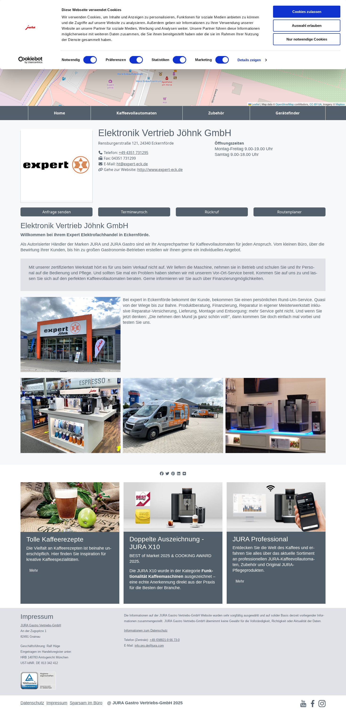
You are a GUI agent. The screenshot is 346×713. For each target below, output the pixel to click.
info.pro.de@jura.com (149, 645)
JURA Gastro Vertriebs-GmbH (40, 625)
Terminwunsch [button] (134, 212)
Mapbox (340, 104)
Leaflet (255, 104)
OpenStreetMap (285, 104)
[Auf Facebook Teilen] (161, 473)
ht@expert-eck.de (132, 163)
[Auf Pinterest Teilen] (173, 473)
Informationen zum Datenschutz (146, 630)
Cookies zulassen (306, 12)
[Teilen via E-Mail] (184, 473)
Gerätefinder (288, 113)
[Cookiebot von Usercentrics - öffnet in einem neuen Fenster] (30, 60)
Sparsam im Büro (86, 703)
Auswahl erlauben (307, 26)
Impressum (56, 703)
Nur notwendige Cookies (306, 39)
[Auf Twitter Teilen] (167, 473)
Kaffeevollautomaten (137, 113)
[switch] (136, 60)
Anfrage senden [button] (56, 212)
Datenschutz (32, 703)
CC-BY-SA (316, 104)
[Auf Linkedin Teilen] (178, 473)
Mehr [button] (33, 570)
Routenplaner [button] (289, 212)
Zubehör (216, 113)
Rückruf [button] (212, 212)
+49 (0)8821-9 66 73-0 (165, 640)
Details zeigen (249, 60)
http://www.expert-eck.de (160, 169)
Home (59, 113)
